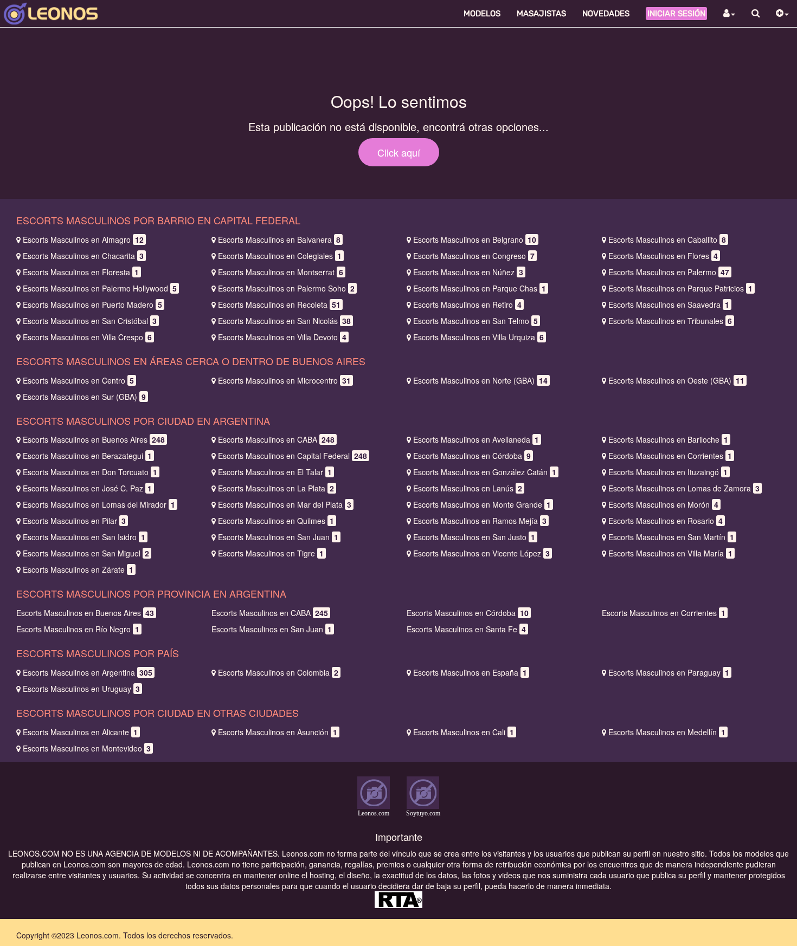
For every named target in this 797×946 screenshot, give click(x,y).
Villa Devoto (282, 337)
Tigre (271, 553)
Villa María (670, 553)
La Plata (276, 488)
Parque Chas (479, 288)
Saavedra (668, 304)
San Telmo (475, 320)
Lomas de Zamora (684, 488)
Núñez (468, 272)
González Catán (484, 471)
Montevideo (87, 748)
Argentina (87, 672)
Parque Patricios (680, 288)
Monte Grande (482, 504)
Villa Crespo (87, 337)
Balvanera (279, 239)
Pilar (74, 520)
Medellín (666, 732)
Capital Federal (292, 455)
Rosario (665, 520)
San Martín (671, 537)
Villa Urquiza (478, 337)
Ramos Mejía (480, 520)
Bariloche (668, 439)
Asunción (277, 732)
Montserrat (280, 272)
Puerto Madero (92, 304)
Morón (663, 504)
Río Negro (77, 629)
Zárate (78, 569)
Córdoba (472, 455)
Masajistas (541, 13)
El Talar (275, 471)
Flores (663, 255)
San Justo (474, 537)
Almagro (83, 239)
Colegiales (280, 255)
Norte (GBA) (480, 380)
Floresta (81, 272)
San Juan (278, 537)
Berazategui (87, 455)
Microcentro (284, 380)
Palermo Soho (286, 288)
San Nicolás (284, 320)
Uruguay (81, 688)
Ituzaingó (668, 471)
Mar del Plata (284, 504)
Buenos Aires (94, 439)
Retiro (467, 304)
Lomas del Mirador (99, 504)
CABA (276, 439)
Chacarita (83, 255)
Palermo (668, 272)
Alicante (80, 732)
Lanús (467, 488)
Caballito (667, 239)
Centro (78, 380)
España (470, 672)
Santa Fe (466, 629)
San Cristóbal (90, 320)
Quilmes (276, 520)
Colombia (278, 672)
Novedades (605, 13)
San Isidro (84, 537)
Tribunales (670, 320)
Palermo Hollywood (100, 288)
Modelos (482, 13)
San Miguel (86, 553)
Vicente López (481, 553)
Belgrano (474, 239)
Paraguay (668, 672)
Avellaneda (476, 439)
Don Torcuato (90, 471)
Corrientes (670, 455)
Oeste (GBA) (676, 380)
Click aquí (398, 152)
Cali (463, 732)
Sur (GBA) (84, 396)
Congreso (474, 255)
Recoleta (279, 304)
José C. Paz (87, 488)
